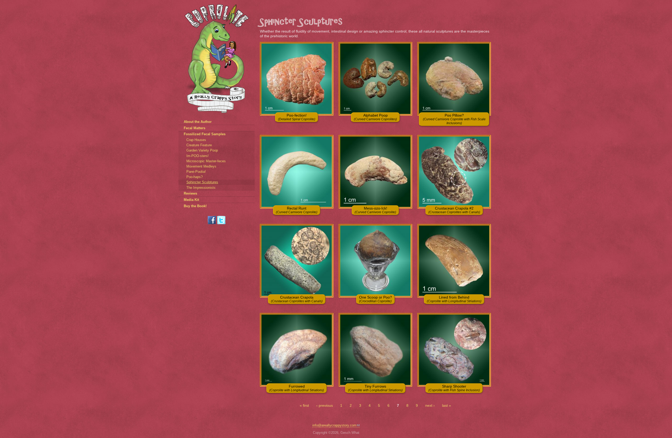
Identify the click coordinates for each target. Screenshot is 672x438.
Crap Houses (196, 140)
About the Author (198, 122)
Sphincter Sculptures (202, 182)
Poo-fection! (296, 117)
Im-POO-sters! (197, 156)
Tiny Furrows (375, 388)
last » (446, 405)
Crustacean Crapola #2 (454, 210)
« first (304, 405)
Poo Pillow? (454, 119)
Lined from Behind (454, 299)
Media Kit (191, 200)
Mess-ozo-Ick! (375, 210)
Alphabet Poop (375, 117)
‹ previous (324, 405)
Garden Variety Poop (202, 150)
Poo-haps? (194, 177)
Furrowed (296, 388)
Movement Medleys (201, 166)
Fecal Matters (194, 128)
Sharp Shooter (454, 388)
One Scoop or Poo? (375, 299)
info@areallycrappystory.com (334, 425)
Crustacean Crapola (297, 299)
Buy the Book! (195, 206)
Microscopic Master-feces (206, 161)
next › (430, 405)
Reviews (190, 193)
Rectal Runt (296, 210)
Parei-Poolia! (196, 172)
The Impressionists (201, 188)
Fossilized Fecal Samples (204, 134)
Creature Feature (199, 145)
